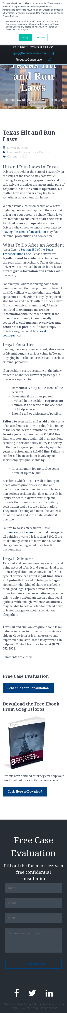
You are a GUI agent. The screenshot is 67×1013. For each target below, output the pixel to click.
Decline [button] (41, 37)
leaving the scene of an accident (24, 231)
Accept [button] (25, 37)
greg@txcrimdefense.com (29, 53)
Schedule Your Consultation (28, 688)
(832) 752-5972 (49, 1008)
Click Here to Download (25, 791)
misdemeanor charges (18, 532)
